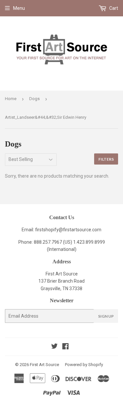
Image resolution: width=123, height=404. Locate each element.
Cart (113, 8)
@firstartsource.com (80, 229)
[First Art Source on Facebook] (65, 347)
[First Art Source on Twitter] (54, 347)
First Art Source (44, 364)
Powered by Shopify (84, 364)
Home (10, 98)
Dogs (34, 98)
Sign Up (106, 316)
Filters (106, 159)
